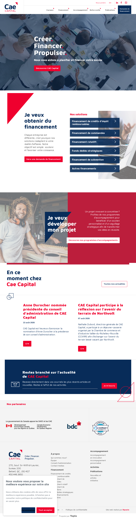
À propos (49, 10)
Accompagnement (80, 10)
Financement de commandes (88, 133)
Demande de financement (124, 10)
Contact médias (57, 466)
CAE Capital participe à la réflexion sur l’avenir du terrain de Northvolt (100, 309)
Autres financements (84, 168)
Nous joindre (101, 3)
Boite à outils (95, 10)
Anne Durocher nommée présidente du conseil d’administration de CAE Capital (45, 311)
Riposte (126, 510)
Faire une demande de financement (43, 159)
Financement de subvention (88, 159)
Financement (63, 10)
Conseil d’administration (61, 463)
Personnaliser (28, 510)
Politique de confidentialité (76, 510)
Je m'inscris (109, 386)
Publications (110, 10)
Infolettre (94, 480)
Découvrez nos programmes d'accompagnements (93, 240)
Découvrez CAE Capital (47, 68)
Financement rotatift (84, 142)
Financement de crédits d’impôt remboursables (90, 123)
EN (110, 3)
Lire (27, 343)
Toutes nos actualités (114, 284)
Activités (94, 467)
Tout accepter (45, 510)
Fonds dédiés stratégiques (87, 150)
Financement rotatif (59, 484)
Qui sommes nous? (59, 458)
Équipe (54, 460)
